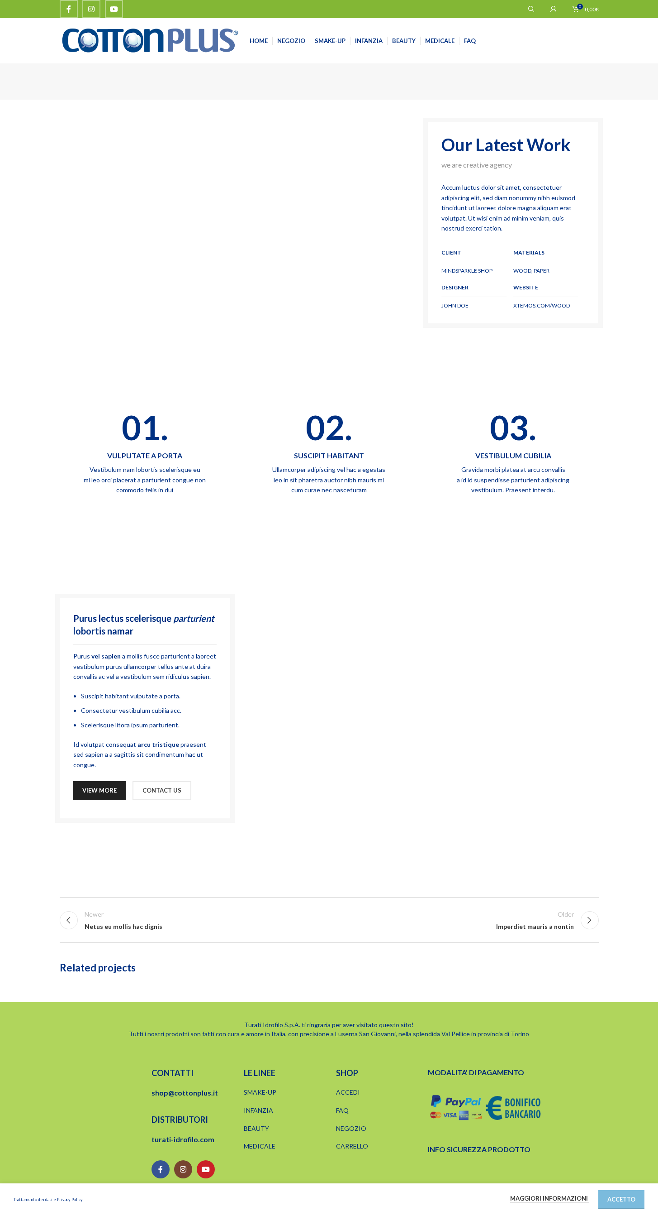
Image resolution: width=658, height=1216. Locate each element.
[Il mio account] (553, 9)
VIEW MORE (99, 790)
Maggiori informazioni (549, 1198)
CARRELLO (352, 1146)
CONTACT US (161, 790)
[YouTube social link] (114, 9)
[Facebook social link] (69, 9)
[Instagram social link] (91, 9)
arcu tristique (158, 744)
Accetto (621, 1199)
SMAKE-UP (260, 1092)
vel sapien (106, 656)
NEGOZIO (351, 1128)
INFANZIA (258, 1110)
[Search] (531, 9)
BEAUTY (256, 1128)
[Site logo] (150, 40)
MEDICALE (259, 1146)
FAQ (342, 1110)
